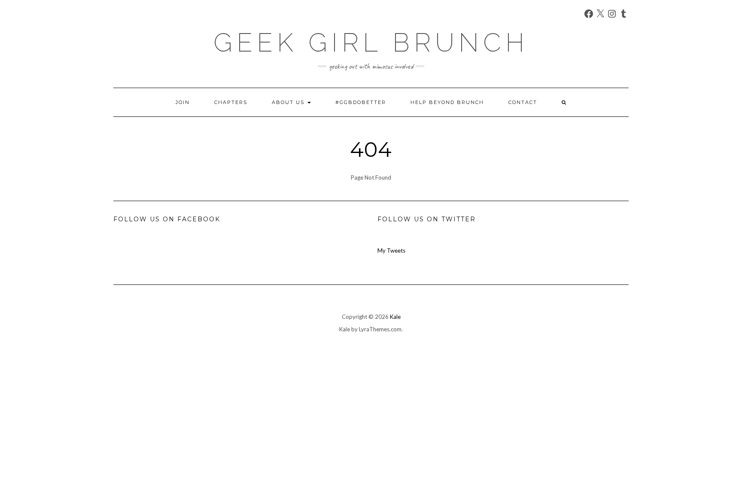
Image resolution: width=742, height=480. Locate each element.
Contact (522, 102)
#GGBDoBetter (360, 102)
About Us (289, 102)
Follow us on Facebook (166, 219)
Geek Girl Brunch (371, 43)
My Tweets (391, 250)
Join (183, 102)
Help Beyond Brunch (447, 102)
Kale (395, 316)
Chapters (230, 102)
